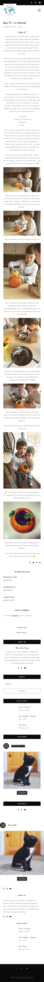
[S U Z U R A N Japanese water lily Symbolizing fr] (22, 770)
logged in (15, 616)
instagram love (9, 587)
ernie (20, 27)
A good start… (9, 597)
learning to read (9, 577)
